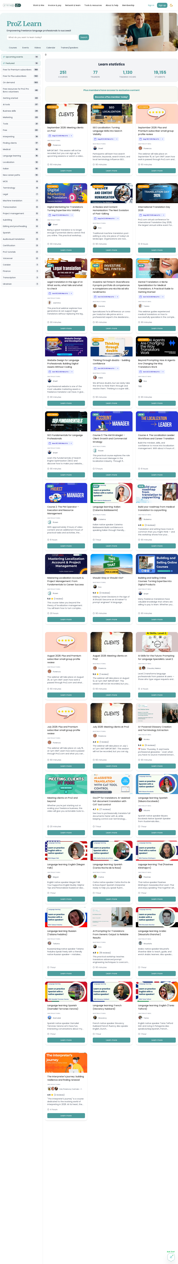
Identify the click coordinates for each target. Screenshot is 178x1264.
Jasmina (57, 303)
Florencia (57, 145)
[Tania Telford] (140, 1018)
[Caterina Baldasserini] (95, 519)
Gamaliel (57, 1018)
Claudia (150, 668)
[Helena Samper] (143, 668)
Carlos (101, 877)
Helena (158, 668)
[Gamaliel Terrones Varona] (49, 1018)
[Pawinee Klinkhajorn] (140, 877)
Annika (146, 739)
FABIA (100, 378)
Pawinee (147, 877)
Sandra (101, 306)
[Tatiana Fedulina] (49, 943)
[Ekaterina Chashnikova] (140, 519)
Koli (61, 1089)
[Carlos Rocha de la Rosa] (95, 877)
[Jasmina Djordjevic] (49, 303)
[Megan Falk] (49, 877)
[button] (49, 145)
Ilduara (147, 810)
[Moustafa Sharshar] (140, 943)
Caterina (102, 519)
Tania (146, 1018)
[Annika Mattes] (140, 739)
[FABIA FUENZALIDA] (95, 378)
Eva (99, 228)
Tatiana (56, 943)
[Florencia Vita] (49, 145)
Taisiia (146, 306)
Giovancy (102, 1018)
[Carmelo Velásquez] (56, 1089)
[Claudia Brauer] (140, 668)
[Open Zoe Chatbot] (171, 1257)
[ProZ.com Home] (12, 5)
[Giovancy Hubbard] (95, 1018)
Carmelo (75, 1089)
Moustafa (148, 943)
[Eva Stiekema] (95, 228)
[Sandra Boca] (95, 306)
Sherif (100, 148)
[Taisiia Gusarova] (140, 306)
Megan (56, 877)
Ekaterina (147, 519)
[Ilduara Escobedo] (140, 810)
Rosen (101, 450)
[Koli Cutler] (49, 1089)
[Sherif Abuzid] (95, 148)
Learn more (66, 170)
